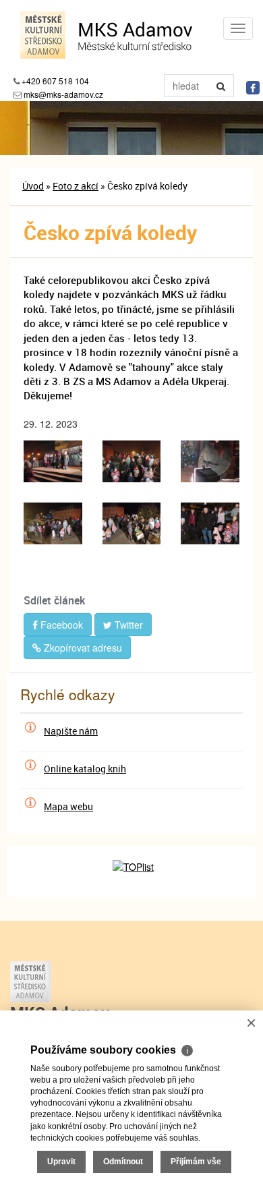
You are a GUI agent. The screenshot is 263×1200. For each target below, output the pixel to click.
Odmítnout (123, 1161)
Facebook (60, 624)
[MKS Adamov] (131, 981)
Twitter (127, 624)
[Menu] (238, 28)
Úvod (33, 185)
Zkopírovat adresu (81, 647)
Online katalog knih (85, 768)
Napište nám (71, 730)
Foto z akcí (75, 185)
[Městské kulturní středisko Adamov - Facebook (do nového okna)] (253, 87)
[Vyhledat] (221, 85)
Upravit (61, 1161)
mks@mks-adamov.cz (63, 94)
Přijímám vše (196, 1161)
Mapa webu (68, 806)
